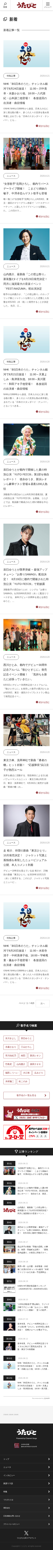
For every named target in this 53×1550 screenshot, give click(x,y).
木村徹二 (9, 1081)
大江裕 (26, 1073)
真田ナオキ (35, 1064)
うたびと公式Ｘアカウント (26, 1538)
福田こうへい (11, 1073)
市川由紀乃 (10, 1055)
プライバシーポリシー (11, 1524)
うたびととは (8, 1500)
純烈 (23, 1055)
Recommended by (38, 1398)
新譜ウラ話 (8, 1483)
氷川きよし (10, 1038)
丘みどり (38, 1073)
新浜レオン (35, 1055)
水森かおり (10, 1047)
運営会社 (6, 1508)
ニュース (7, 1467)
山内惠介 (21, 1064)
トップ (6, 1459)
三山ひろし (26, 1047)
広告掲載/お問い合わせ (11, 1516)
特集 (5, 1492)
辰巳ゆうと (26, 1038)
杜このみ (23, 1081)
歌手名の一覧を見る (26, 1095)
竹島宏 (8, 1064)
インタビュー (9, 1475)
